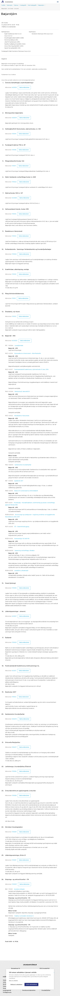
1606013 (14, 719)
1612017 (14, 671)
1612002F (14, 341)
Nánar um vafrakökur (13, 980)
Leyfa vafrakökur (31, 984)
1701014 (14, 236)
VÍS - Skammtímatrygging (21, 527)
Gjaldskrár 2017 (18, 481)
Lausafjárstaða (19, 345)
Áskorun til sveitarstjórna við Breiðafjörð (26, 491)
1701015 (14, 214)
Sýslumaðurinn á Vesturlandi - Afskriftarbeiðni (27, 353)
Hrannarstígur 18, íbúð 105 (21, 539)
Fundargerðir (23, 5)
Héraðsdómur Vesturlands (21, 416)
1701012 (14, 316)
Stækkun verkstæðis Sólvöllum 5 (24, 916)
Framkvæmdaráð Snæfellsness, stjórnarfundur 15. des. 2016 (31, 369)
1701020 (14, 642)
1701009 (14, 832)
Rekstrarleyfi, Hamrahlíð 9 (22, 391)
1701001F (14, 884)
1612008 (14, 198)
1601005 (14, 87)
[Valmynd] (58, 2)
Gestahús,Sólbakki (19, 889)
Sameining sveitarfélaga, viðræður (25, 550)
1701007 (14, 860)
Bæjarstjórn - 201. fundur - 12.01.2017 (10, 9)
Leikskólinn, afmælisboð (21, 570)
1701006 (14, 771)
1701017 (14, 166)
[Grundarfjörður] (7, 2)
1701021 (14, 697)
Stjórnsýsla (9, 5)
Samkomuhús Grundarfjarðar (23, 465)
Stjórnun (16, 5)
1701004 (14, 254)
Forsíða (3, 5)
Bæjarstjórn (41, 5)
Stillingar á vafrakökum (16, 984)
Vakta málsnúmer (24, 87)
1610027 (14, 616)
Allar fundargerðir (32, 5)
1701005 (14, 588)
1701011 (14, 298)
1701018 (14, 150)
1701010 (14, 274)
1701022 (14, 182)
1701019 (14, 134)
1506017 (14, 747)
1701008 (14, 795)
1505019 (14, 118)
